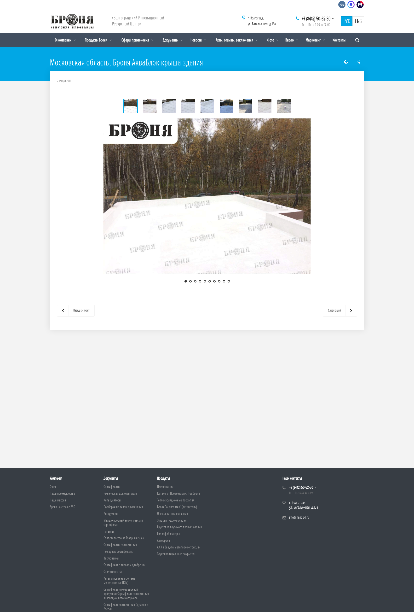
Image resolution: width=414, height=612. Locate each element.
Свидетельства (113, 571)
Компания (56, 478)
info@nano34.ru (299, 517)
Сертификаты (112, 486)
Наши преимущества (62, 493)
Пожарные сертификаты (118, 551)
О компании (63, 40)
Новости (196, 40)
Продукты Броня (96, 40)
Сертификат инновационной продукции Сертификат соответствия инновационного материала (126, 593)
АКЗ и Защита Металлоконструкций (178, 547)
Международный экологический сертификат (123, 522)
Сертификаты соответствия (120, 544)
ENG (358, 21)
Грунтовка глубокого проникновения (179, 527)
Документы (171, 40)
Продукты (163, 478)
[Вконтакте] (341, 4)
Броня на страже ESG (62, 507)
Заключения (111, 558)
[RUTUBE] (360, 4)
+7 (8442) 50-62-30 (316, 19)
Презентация (165, 486)
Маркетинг (313, 40)
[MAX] (351, 4)
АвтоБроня (163, 540)
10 (229, 281)
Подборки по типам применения (123, 507)
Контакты (339, 40)
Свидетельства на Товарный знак (124, 538)
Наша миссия (58, 500)
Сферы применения (135, 40)
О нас (53, 486)
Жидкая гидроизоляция (171, 520)
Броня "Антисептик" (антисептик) (177, 507)
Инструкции (111, 513)
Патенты (109, 531)
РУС (347, 21)
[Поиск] (357, 40)
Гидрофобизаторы (168, 533)
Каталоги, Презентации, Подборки (178, 493)
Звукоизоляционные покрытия (176, 554)
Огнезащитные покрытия (172, 513)
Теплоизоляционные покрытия (175, 500)
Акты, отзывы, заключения (235, 40)
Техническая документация (120, 493)
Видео (289, 40)
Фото (271, 40)
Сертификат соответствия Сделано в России (126, 607)
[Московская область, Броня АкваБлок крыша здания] (207, 195)
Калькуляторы (112, 500)
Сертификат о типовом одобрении (124, 565)
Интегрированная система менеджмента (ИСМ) (119, 580)
